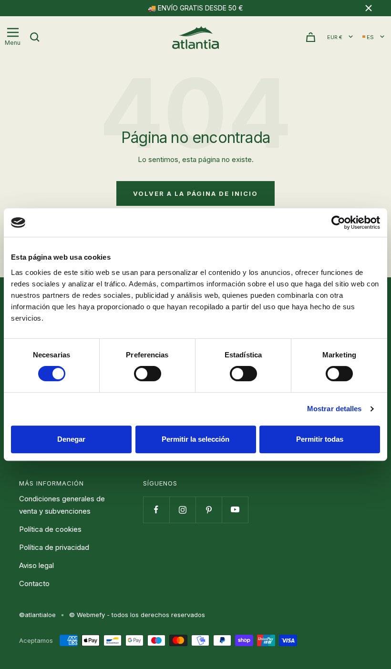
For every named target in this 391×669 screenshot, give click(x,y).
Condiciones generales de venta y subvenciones (62, 505)
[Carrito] (311, 37)
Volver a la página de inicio (195, 193)
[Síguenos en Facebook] (156, 510)
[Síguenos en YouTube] (235, 510)
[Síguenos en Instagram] (182, 510)
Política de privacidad (54, 547)
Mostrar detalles (334, 409)
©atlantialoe (37, 614)
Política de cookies (50, 529)
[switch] (147, 373)
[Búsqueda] (35, 37)
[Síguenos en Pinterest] (209, 510)
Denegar (71, 439)
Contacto (34, 583)
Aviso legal (36, 565)
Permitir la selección (195, 439)
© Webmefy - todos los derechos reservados (137, 614)
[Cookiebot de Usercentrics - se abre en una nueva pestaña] (338, 222)
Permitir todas (319, 439)
